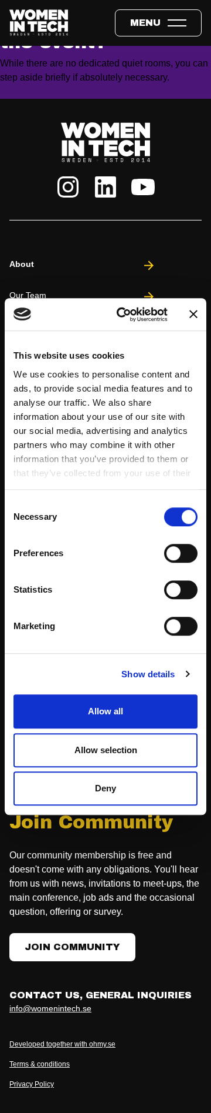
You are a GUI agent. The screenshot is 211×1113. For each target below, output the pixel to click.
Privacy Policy (31, 1084)
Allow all (105, 711)
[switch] (181, 553)
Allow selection (105, 750)
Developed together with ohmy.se (62, 1044)
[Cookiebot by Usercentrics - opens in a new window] (124, 314)
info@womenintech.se (50, 1008)
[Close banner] (193, 314)
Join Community (72, 947)
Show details (148, 674)
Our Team (27, 295)
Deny (105, 788)
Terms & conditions (39, 1064)
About (21, 264)
